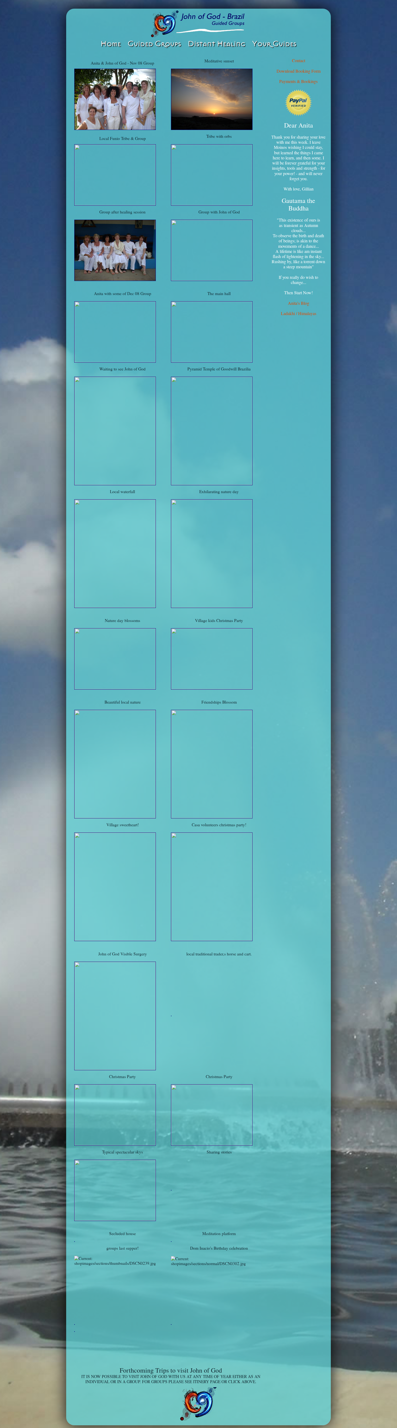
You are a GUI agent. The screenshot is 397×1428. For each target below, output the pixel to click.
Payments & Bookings (298, 81)
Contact (298, 60)
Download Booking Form (299, 71)
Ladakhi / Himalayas (298, 313)
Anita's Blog (298, 303)
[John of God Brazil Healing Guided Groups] (198, 23)
